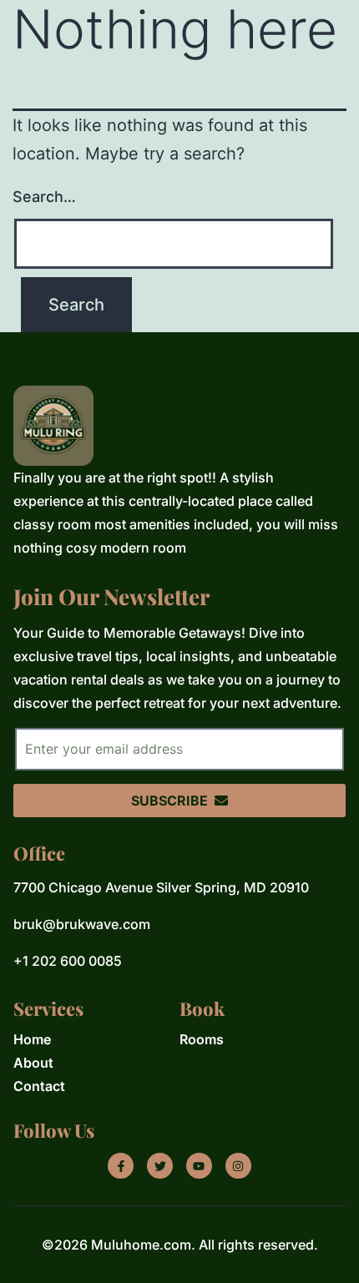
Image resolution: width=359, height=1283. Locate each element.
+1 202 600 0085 (67, 960)
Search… (44, 196)
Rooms (202, 1039)
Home (32, 1039)
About (33, 1062)
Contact (39, 1086)
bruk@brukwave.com (81, 924)
